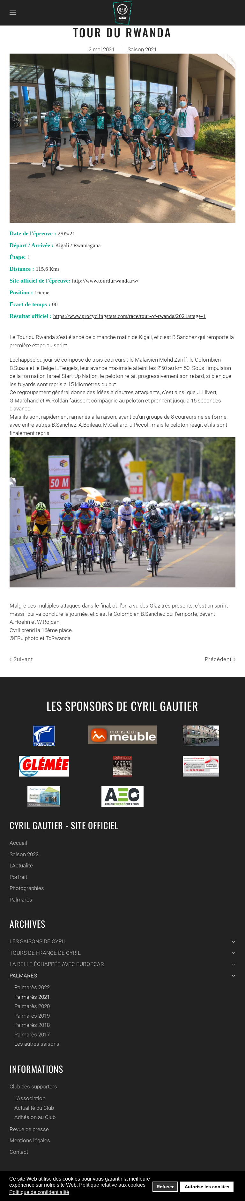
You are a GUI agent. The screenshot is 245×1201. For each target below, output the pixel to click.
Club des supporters (33, 1086)
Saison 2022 (24, 854)
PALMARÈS (23, 975)
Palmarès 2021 (32, 997)
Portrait (18, 877)
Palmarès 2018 (32, 1025)
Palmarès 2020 (32, 1006)
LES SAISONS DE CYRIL (38, 941)
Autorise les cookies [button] (207, 1186)
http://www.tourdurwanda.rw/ (105, 281)
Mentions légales (30, 1140)
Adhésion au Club (35, 1117)
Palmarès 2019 (32, 1016)
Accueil (18, 843)
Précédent (219, 659)
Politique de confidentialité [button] (39, 1192)
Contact (19, 1152)
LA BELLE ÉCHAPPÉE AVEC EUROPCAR (57, 964)
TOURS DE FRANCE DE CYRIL (45, 953)
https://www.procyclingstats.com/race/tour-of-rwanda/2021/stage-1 (129, 316)
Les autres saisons (36, 1044)
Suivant (22, 659)
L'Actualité (21, 865)
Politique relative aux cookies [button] (112, 1185)
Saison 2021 (142, 49)
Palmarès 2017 (32, 1034)
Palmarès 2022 (32, 987)
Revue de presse (29, 1129)
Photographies (27, 888)
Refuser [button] (165, 1186)
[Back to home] (122, 13)
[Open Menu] (13, 13)
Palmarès (21, 899)
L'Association (29, 1098)
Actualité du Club (34, 1108)
